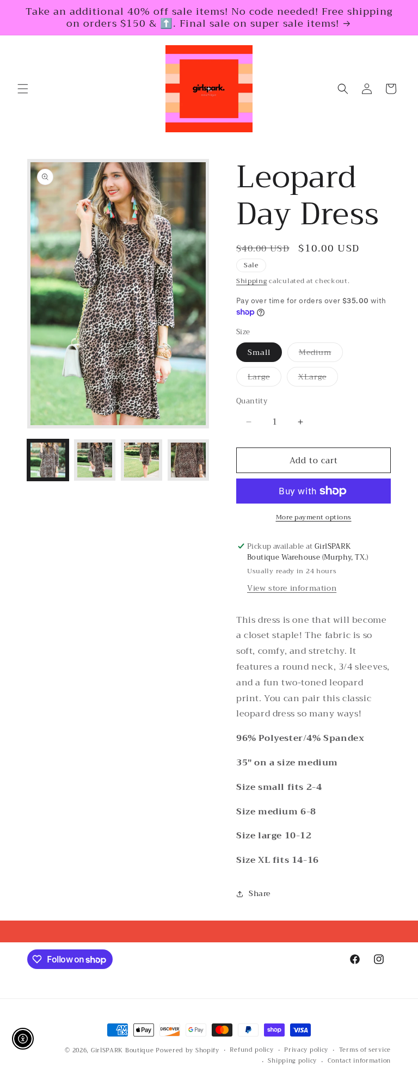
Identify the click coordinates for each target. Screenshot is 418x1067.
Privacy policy (306, 1050)
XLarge (318, 378)
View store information (291, 587)
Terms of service (365, 1050)
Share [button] (260, 893)
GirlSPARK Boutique (122, 1050)
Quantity (251, 401)
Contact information (359, 1061)
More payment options (314, 517)
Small (259, 352)
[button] (23, 89)
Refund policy (251, 1050)
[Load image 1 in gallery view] (48, 460)
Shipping (251, 280)
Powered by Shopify (187, 1050)
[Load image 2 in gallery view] (94, 460)
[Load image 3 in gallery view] (141, 460)
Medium (321, 353)
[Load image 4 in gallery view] (188, 460)
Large (264, 378)
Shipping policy (292, 1061)
